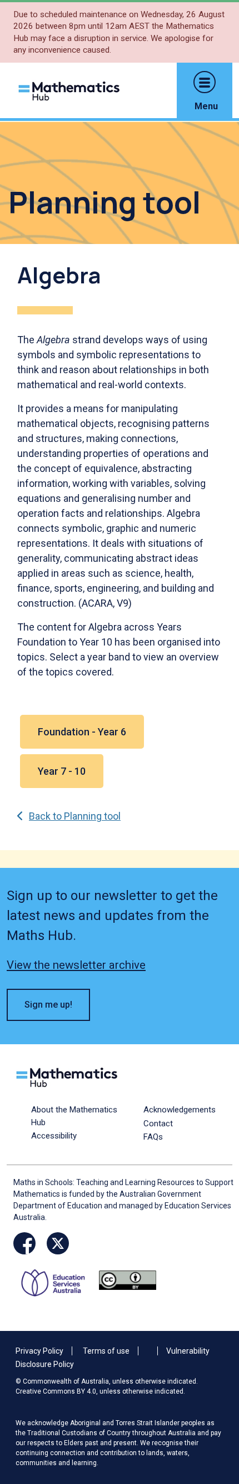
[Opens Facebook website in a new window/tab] (24, 1243)
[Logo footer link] (69, 1076)
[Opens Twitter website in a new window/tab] (58, 1243)
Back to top (213, 1400)
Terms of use (106, 1350)
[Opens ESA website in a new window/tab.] (57, 1279)
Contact (158, 1124)
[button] (204, 82)
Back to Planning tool (75, 816)
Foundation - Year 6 (82, 732)
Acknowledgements (179, 1110)
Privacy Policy (39, 1350)
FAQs (153, 1137)
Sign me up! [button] (48, 1004)
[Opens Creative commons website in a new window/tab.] (127, 1279)
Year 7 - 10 (62, 771)
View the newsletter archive (76, 965)
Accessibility (54, 1136)
